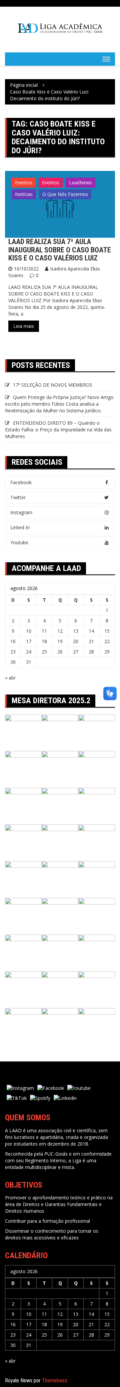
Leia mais (23, 326)
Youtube (19, 542)
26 (60, 651)
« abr (10, 677)
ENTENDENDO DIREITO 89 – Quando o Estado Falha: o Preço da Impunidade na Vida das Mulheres (58, 429)
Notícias (24, 194)
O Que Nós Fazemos (65, 194)
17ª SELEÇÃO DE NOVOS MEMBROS (52, 385)
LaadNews (80, 182)
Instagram (21, 512)
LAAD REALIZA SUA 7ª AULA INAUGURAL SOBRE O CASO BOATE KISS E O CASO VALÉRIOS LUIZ (59, 249)
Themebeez (54, 1380)
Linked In (20, 527)
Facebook (21, 482)
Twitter (18, 497)
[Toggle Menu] (106, 59)
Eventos (23, 182)
